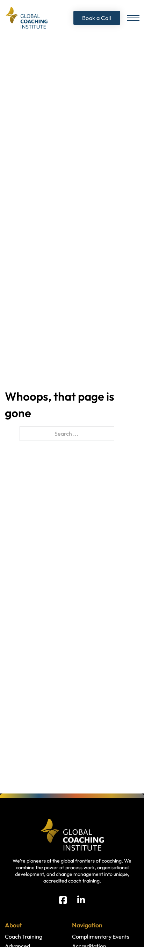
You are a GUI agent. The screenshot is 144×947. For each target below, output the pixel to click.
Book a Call (97, 17)
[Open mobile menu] (133, 18)
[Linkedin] (81, 900)
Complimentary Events (100, 936)
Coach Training (23, 936)
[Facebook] (63, 900)
